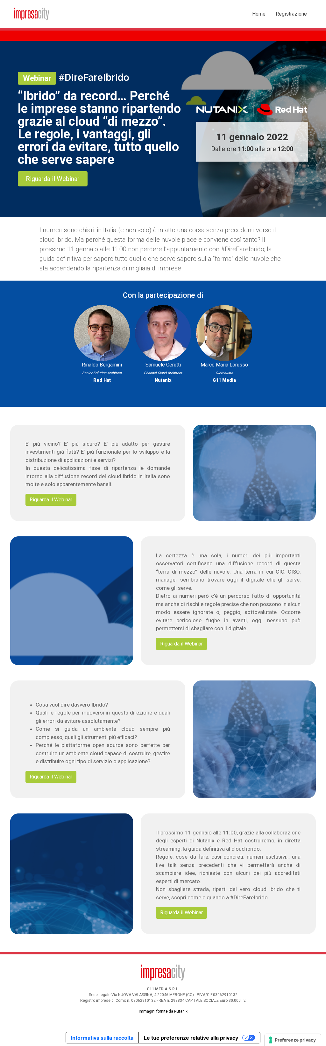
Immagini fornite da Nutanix (163, 1011)
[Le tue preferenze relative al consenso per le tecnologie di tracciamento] (293, 1040)
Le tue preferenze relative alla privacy (191, 1038)
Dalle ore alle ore (252, 142)
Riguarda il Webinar (53, 179)
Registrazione (291, 14)
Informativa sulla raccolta (102, 1038)
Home (259, 14)
